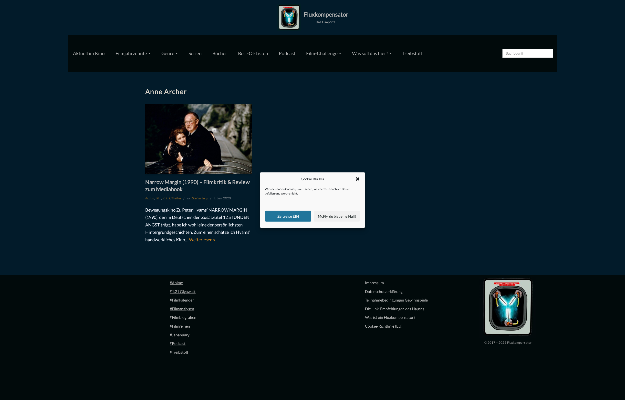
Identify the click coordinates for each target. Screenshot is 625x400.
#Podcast (178, 343)
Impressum (374, 282)
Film (158, 198)
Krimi (166, 198)
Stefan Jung (200, 198)
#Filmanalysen (182, 308)
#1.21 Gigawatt (183, 291)
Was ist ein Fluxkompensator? (390, 317)
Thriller (176, 198)
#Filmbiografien (183, 317)
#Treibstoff (179, 352)
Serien (195, 53)
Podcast (287, 53)
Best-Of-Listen (253, 53)
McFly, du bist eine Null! (337, 216)
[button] (357, 179)
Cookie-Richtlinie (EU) (384, 326)
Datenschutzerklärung (384, 291)
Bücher (219, 53)
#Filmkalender (182, 300)
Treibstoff (412, 53)
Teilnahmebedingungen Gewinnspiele (396, 300)
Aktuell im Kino (89, 53)
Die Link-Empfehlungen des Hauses (394, 308)
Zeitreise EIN (288, 216)
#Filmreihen (180, 326)
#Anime (176, 282)
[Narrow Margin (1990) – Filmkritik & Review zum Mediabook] (198, 139)
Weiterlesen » (202, 239)
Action (149, 198)
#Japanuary (179, 334)
